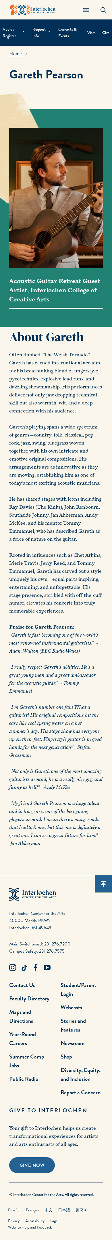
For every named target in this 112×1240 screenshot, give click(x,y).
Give (105, 33)
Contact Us (22, 985)
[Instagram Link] (12, 968)
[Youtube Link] (47, 968)
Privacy (14, 1221)
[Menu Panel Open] (86, 9)
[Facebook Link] (35, 968)
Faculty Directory (29, 998)
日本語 (64, 1210)
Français (32, 1210)
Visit (91, 33)
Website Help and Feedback (30, 1227)
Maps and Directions (21, 1016)
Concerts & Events (67, 32)
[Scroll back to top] (103, 884)
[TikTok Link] (24, 968)
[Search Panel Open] (103, 9)
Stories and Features (73, 1025)
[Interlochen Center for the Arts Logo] (32, 9)
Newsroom (73, 1043)
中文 (49, 1210)
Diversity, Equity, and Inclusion (81, 1074)
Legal (54, 1221)
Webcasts (71, 1007)
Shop (66, 1056)
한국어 (82, 1210)
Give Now (32, 1165)
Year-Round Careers (22, 1038)
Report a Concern (81, 1092)
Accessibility (35, 1221)
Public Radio (23, 1079)
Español (14, 1210)
